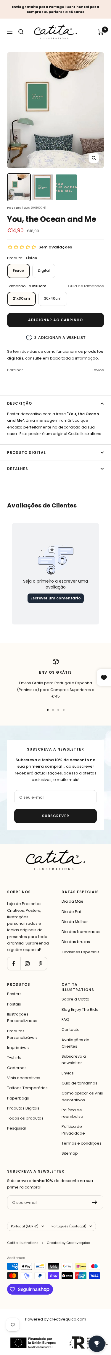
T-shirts (14, 1057)
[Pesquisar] (21, 31)
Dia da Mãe (72, 901)
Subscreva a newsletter (74, 1060)
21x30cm (21, 298)
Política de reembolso (72, 1113)
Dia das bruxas (76, 941)
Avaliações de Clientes (75, 1043)
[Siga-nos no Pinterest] (40, 963)
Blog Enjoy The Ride (80, 1009)
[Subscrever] (94, 1202)
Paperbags (18, 1098)
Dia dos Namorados (81, 931)
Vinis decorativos (23, 1078)
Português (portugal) (69, 1226)
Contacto (71, 1029)
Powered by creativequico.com (55, 1319)
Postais (14, 1004)
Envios (98, 370)
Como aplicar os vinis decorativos (82, 1096)
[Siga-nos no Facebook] (13, 963)
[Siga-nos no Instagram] (27, 963)
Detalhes (17, 468)
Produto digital (26, 452)
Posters (14, 994)
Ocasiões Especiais (80, 952)
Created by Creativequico (68, 1242)
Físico (18, 270)
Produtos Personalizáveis (22, 1034)
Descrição (19, 403)
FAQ (65, 1019)
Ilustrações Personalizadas (22, 1017)
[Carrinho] (101, 32)
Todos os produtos (25, 1118)
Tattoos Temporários (27, 1088)
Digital (44, 270)
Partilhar (15, 370)
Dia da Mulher (75, 921)
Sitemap (70, 1153)
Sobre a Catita (75, 999)
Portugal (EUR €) (24, 1226)
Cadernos (17, 1068)
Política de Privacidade (73, 1130)
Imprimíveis (18, 1047)
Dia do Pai (71, 911)
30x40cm (53, 298)
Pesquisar (16, 1128)
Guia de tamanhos (86, 286)
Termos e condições (82, 1143)
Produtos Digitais (23, 1108)
